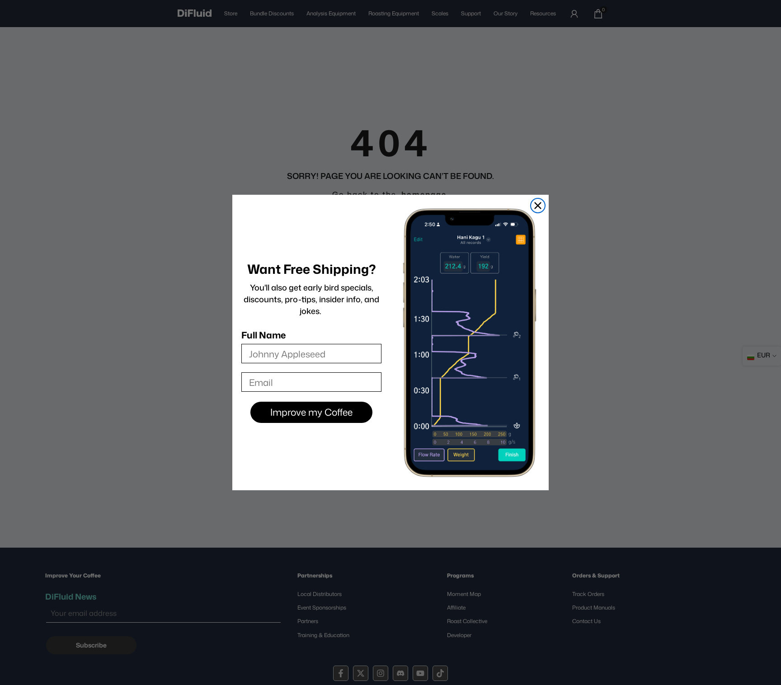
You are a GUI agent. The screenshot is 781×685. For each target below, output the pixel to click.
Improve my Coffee (311, 412)
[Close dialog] (538, 205)
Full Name (263, 334)
